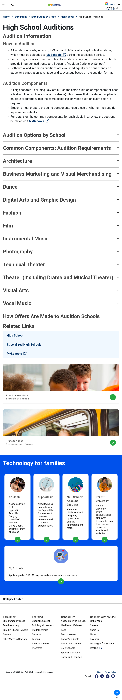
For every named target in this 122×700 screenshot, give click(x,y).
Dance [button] (10, 187)
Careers (94, 625)
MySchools (56, 55)
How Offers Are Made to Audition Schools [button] (51, 316)
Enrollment (20, 16)
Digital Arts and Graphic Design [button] (39, 200)
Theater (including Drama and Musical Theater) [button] (58, 277)
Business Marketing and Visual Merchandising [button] (58, 174)
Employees (96, 621)
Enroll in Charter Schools (15, 630)
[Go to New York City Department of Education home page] (63, 4)
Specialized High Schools (24, 344)
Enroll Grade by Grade (43, 16)
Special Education (41, 621)
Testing (36, 639)
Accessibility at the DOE (73, 621)
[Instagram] (102, 676)
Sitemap (100, 672)
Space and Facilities (71, 657)
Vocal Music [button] (17, 303)
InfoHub (104, 647)
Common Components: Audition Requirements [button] (57, 148)
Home (6, 16)
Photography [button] (18, 252)
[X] (108, 676)
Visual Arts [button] (16, 290)
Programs (37, 648)
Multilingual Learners (43, 625)
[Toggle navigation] (3, 5)
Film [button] (8, 226)
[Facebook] (97, 676)
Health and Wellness (71, 625)
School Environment (71, 643)
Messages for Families (102, 643)
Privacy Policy (110, 672)
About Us (95, 630)
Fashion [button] (12, 213)
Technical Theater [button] (24, 265)
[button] (117, 693)
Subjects (36, 634)
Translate (110, 9)
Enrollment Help (11, 625)
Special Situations (70, 652)
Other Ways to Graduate (15, 639)
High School (67, 16)
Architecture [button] (17, 161)
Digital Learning (40, 630)
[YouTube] (113, 676)
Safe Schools (68, 648)
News (93, 634)
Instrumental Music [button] (26, 239)
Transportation (68, 634)
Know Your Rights (70, 639)
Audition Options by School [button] (34, 135)
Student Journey (40, 643)
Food (63, 630)
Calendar (94, 639)
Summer (7, 634)
